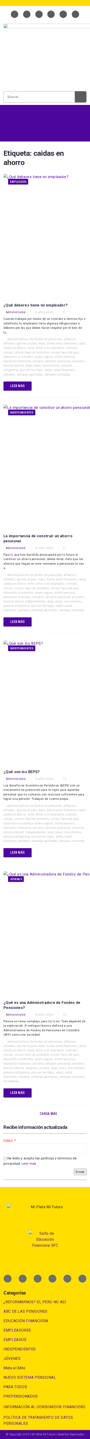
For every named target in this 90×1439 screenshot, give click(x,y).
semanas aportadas (30, 374)
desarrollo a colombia (18, 356)
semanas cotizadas (57, 374)
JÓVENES (16, 879)
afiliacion (70, 339)
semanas (9, 374)
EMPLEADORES (17, 1330)
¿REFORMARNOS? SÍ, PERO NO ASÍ (34, 1302)
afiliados (9, 343)
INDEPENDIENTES (21, 412)
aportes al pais (27, 343)
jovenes (44, 1068)
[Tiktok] (75, 14)
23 (64, 1014)
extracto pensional (57, 361)
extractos (78, 361)
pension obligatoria (16, 605)
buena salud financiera (62, 343)
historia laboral (13, 365)
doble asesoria (65, 356)
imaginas (32, 1068)
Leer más (29, 1163)
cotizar (8, 352)
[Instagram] (63, 14)
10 (64, 778)
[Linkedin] (51, 14)
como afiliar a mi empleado (45, 348)
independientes (36, 601)
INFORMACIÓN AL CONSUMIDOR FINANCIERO (44, 1407)
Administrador (16, 312)
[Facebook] (14, 14)
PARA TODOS (15, 1387)
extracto (38, 361)
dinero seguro (44, 356)
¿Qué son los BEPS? (21, 772)
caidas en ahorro (14, 348)
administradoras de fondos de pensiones (34, 339)
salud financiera (64, 370)
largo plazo (33, 365)
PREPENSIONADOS (20, 1396)
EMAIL (8, 1141)
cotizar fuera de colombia (32, 352)
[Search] (80, 96)
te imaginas (11, 1081)
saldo (48, 370)
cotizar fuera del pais (65, 352)
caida (81, 343)
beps (42, 343)
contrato (71, 348)
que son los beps (31, 370)
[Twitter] (26, 14)
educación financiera (17, 361)
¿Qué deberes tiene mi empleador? (35, 305)
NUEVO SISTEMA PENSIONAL (29, 1377)
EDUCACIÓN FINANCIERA (25, 1321)
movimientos (51, 365)
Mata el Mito (14, 1368)
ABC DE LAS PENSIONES (25, 1311)
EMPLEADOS (18, 181)
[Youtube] (39, 14)
